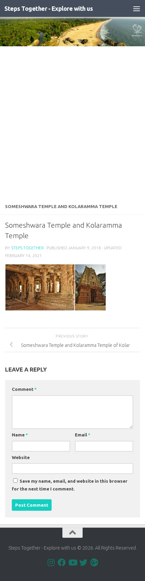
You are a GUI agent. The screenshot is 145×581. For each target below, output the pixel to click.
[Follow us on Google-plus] (94, 562)
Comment (24, 389)
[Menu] (136, 8)
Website (21, 457)
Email (82, 434)
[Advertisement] (72, 122)
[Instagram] (51, 562)
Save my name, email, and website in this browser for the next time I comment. (69, 485)
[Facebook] (62, 562)
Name (20, 434)
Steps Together (27, 248)
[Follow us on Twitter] (83, 562)
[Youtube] (72, 562)
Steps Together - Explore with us (48, 8)
